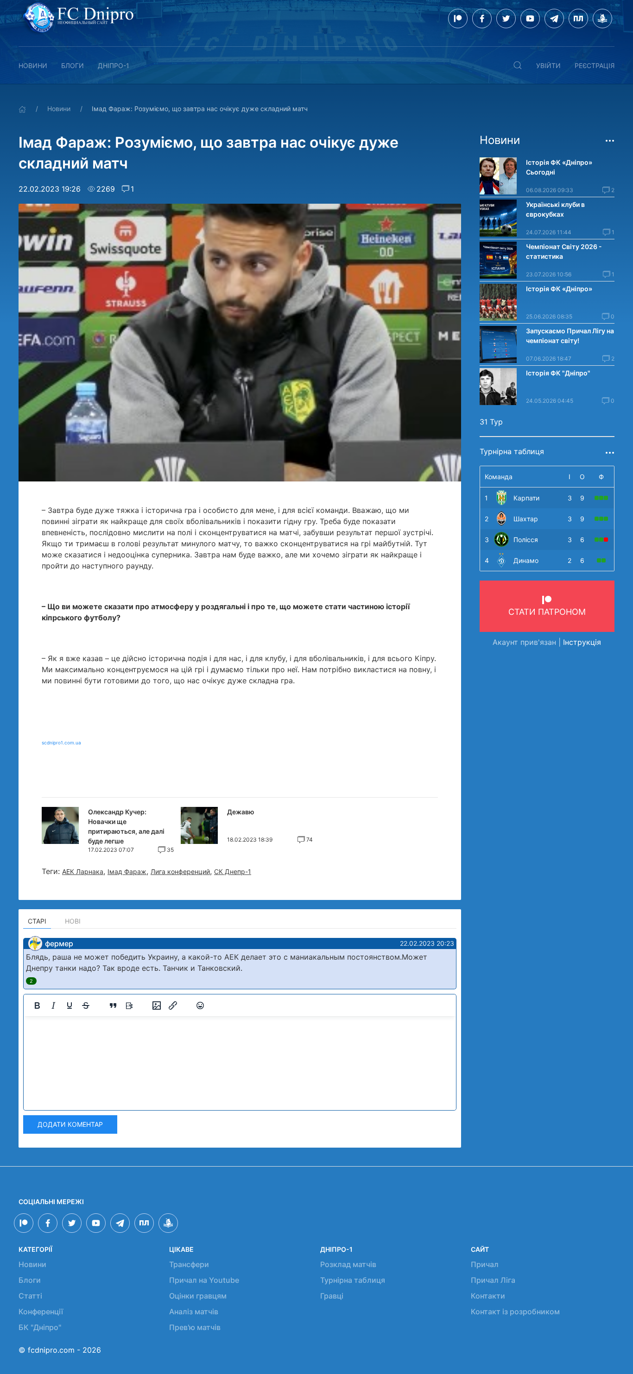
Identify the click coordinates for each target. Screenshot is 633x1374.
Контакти (488, 1295)
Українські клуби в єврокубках (555, 209)
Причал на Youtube (204, 1280)
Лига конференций (180, 871)
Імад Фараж (127, 871)
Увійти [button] (548, 65)
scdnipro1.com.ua (61, 742)
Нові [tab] (73, 921)
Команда (499, 477)
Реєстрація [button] (594, 65)
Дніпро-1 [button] (113, 65)
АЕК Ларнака (82, 871)
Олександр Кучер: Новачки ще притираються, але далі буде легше (126, 826)
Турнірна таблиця (352, 1280)
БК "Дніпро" (40, 1327)
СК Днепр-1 (232, 871)
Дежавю (240, 812)
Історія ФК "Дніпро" (558, 373)
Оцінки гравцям (198, 1295)
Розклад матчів (348, 1264)
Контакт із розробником (515, 1311)
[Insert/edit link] (173, 1005)
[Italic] (53, 1005)
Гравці (331, 1295)
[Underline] (69, 1005)
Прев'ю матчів (195, 1327)
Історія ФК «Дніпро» (559, 289)
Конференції (41, 1311)
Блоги (72, 65)
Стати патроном (547, 612)
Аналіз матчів (193, 1311)
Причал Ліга (493, 1280)
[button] (517, 65)
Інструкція (582, 642)
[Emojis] (200, 1005)
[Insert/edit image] (157, 1005)
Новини (33, 65)
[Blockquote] (113, 1005)
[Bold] (37, 1005)
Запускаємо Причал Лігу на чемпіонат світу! (570, 335)
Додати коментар (70, 1124)
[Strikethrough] (86, 1005)
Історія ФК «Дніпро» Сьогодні (560, 167)
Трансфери (189, 1264)
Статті (30, 1295)
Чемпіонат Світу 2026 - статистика (564, 251)
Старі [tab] (37, 921)
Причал (485, 1264)
